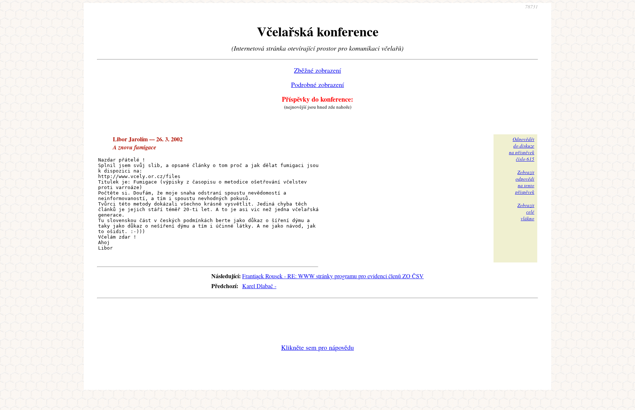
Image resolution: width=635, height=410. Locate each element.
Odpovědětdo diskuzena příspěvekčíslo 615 (521, 149)
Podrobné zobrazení (317, 84)
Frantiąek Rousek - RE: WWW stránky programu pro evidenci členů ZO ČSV (333, 276)
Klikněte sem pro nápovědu (317, 347)
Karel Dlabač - (259, 286)
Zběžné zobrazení (317, 70)
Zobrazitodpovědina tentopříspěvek (524, 182)
